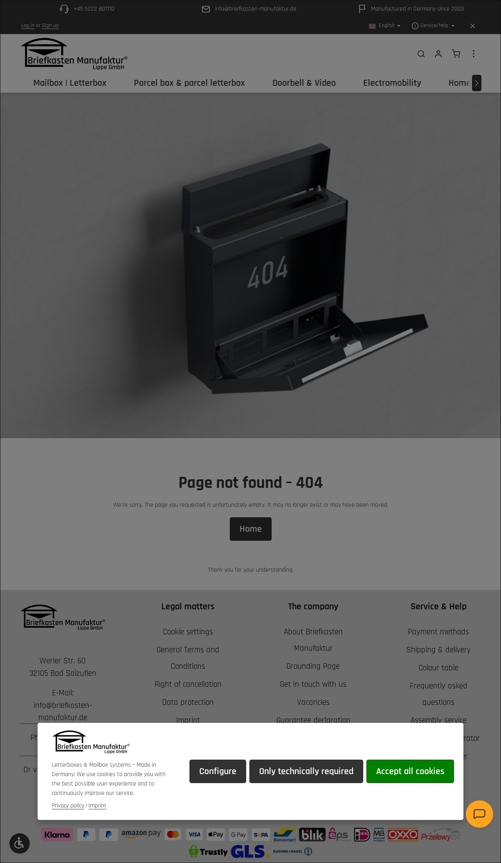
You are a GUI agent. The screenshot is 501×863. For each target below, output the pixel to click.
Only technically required (306, 771)
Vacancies (313, 702)
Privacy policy (68, 806)
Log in (27, 25)
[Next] (476, 83)
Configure (217, 771)
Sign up (50, 25)
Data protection (188, 702)
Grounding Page (313, 666)
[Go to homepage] (74, 53)
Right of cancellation (188, 684)
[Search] (421, 53)
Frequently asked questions (438, 694)
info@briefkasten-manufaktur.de (63, 711)
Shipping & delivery (438, 650)
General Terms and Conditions (188, 658)
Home (251, 529)
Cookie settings (188, 631)
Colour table (438, 668)
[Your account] (438, 53)
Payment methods (438, 631)
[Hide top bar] (472, 26)
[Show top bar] (473, 53)
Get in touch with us (313, 684)
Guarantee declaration (313, 720)
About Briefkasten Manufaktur (313, 640)
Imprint (188, 720)
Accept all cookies (410, 771)
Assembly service (439, 720)
